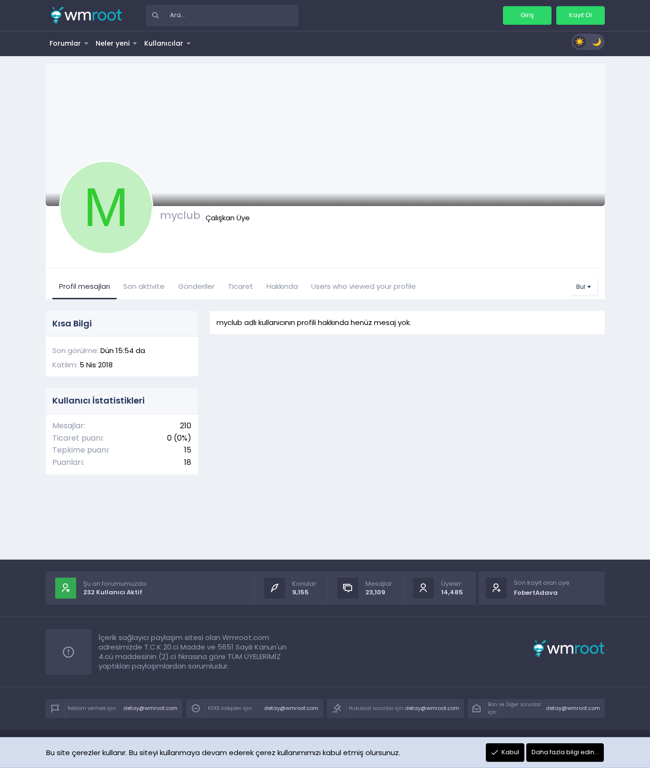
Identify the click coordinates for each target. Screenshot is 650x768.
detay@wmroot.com (150, 708)
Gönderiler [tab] (196, 286)
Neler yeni (112, 43)
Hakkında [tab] (282, 286)
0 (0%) (179, 438)
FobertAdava (536, 592)
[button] (86, 43)
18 (187, 462)
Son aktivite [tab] (144, 286)
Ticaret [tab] (240, 286)
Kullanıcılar (163, 43)
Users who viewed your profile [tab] (363, 286)
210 (185, 425)
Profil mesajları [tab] (84, 286)
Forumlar (65, 43)
